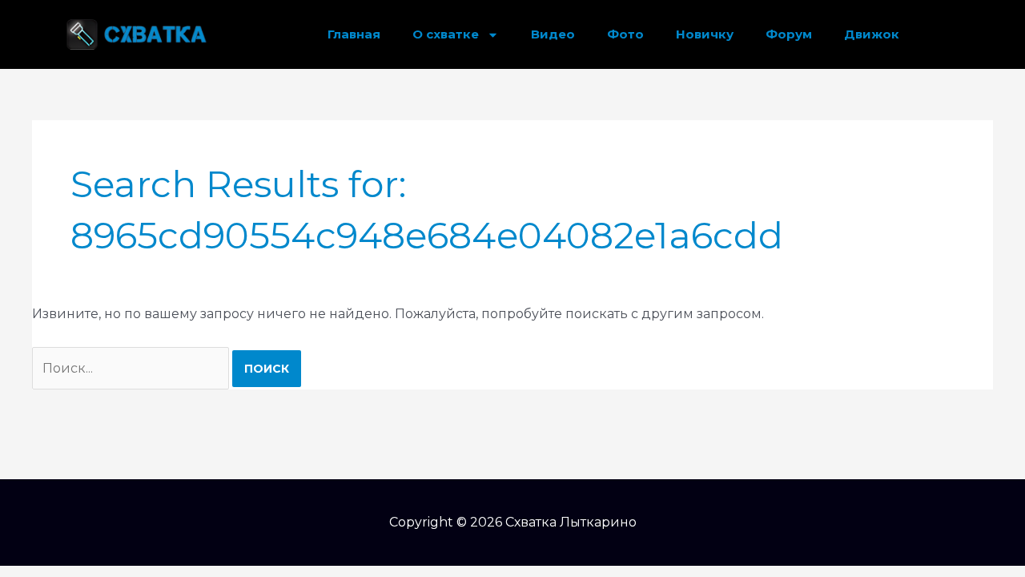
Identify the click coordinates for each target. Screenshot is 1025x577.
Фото (625, 34)
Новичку (705, 34)
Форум (789, 34)
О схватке (445, 34)
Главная (354, 34)
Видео (553, 34)
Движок (871, 34)
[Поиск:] (132, 368)
